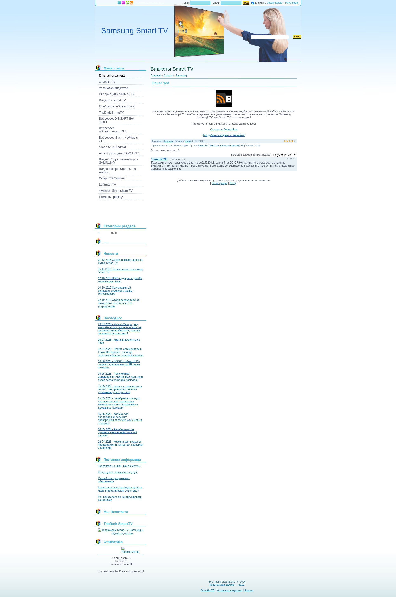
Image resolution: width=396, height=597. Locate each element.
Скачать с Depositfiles (223, 129)
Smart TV (202, 145)
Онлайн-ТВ (207, 590)
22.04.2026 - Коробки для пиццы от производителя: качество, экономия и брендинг (120, 444)
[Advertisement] (116, 209)
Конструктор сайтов (221, 584)
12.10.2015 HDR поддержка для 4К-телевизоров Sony (120, 280)
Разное (248, 590)
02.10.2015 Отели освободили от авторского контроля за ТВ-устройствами (118, 303)
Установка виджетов (229, 590)
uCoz (241, 584)
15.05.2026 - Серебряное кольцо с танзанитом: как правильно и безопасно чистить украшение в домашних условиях (119, 403)
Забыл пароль (274, 2)
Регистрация (123, 2)
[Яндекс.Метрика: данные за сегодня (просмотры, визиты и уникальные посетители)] (130, 550)
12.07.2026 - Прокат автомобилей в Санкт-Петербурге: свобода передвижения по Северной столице (120, 352)
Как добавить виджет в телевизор (224, 135)
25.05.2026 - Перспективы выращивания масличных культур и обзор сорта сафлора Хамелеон (120, 376)
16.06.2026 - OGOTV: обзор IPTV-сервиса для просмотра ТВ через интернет (119, 364)
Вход (127, 2)
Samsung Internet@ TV (232, 145)
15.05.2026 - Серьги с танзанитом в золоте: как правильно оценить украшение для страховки (120, 389)
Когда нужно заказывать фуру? (117, 472)
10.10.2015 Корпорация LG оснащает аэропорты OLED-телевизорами (115, 290)
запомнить (260, 2)
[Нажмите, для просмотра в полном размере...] (224, 105)
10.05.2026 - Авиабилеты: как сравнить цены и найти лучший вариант (117, 432)
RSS (131, 2)
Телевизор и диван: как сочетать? (119, 465)
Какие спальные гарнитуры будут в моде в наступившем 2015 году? (120, 489)
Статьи (168, 75)
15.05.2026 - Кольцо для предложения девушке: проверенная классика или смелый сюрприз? (120, 418)
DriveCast (214, 145)
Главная (119, 2)
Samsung (105, 232)
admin (188, 141)
